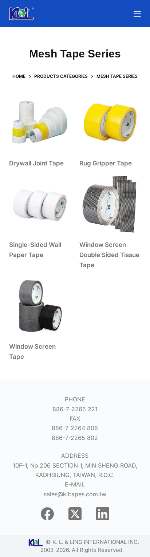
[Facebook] (47, 513)
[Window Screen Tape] (40, 306)
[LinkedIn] (102, 513)
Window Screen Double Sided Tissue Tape (109, 255)
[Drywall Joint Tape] (40, 124)
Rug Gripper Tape (105, 163)
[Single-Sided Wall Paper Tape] (40, 205)
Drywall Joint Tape (36, 163)
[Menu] (137, 13)
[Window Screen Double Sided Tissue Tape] (110, 205)
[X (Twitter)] (75, 513)
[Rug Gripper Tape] (110, 124)
